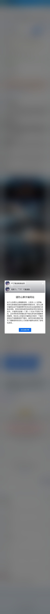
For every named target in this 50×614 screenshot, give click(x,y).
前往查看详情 (25, 330)
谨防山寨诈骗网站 (25, 297)
